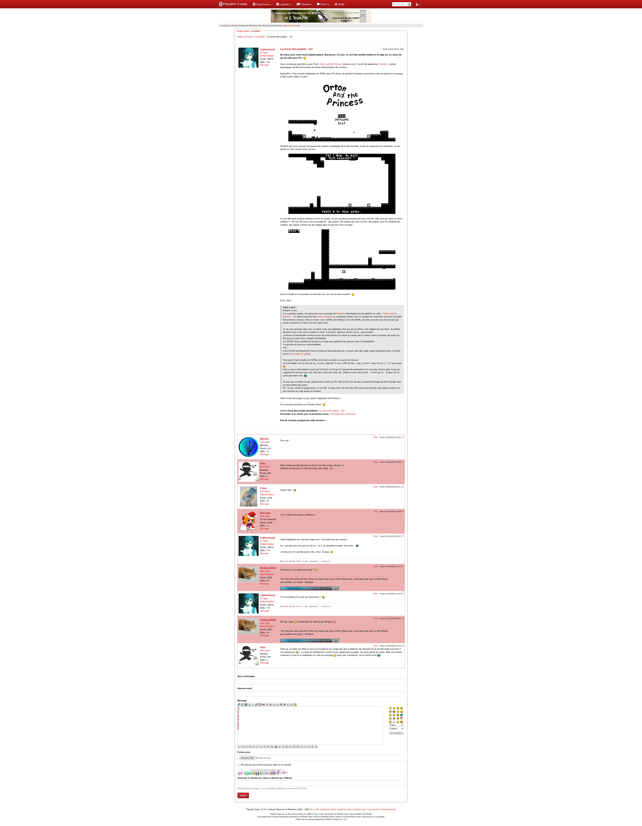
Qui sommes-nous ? (358, 809)
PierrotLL (383, 64)
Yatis (263, 463)
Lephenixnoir (267, 49)
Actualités (260, 36)
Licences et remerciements (382, 809)
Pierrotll (340, 313)
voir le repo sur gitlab (299, 354)
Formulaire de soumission (343, 414)
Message (264, 65)
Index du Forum (245, 36)
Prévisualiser (396, 733)
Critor (263, 488)
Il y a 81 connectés (320, 809)
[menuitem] (262, 4)
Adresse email (244, 688)
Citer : (376, 437)
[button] (262, 4)
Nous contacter (339, 809)
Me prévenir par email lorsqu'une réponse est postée (266, 765)
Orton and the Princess (331, 64)
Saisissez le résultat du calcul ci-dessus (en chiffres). (264, 778)
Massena (265, 513)
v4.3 (262, 809)
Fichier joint (243, 752)
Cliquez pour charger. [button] (292, 25)
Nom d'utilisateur (246, 676)
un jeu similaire (324, 316)
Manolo (264, 438)
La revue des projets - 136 (332, 410)
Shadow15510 (268, 567)
